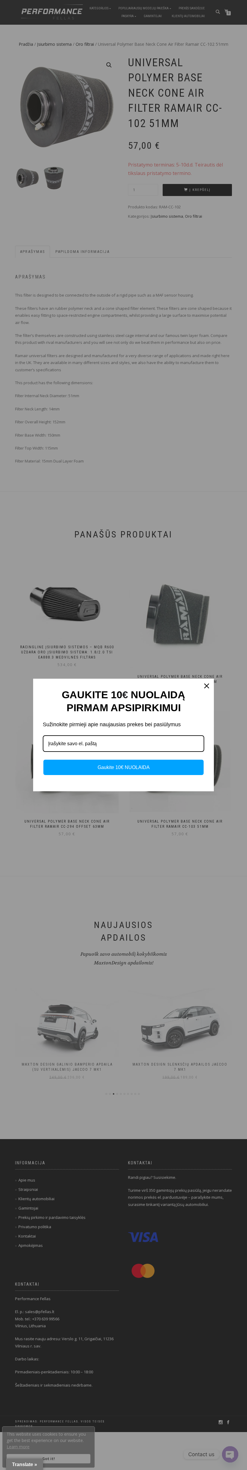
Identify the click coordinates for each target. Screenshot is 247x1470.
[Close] (206, 686)
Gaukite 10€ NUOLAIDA (124, 767)
